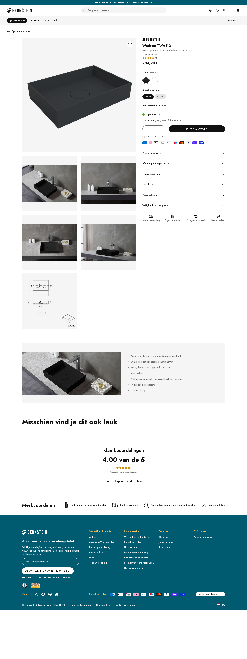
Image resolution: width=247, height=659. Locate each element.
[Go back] (8, 31)
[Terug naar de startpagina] (19, 10)
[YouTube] (57, 594)
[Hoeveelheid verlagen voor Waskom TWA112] (147, 128)
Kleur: (150, 72)
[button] (148, 57)
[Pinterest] (50, 594)
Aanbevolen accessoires (154, 105)
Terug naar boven (208, 594)
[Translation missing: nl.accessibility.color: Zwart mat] (146, 80)
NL (223, 604)
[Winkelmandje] (238, 10)
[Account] (224, 10)
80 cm (160, 96)
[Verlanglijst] (231, 10)
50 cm (148, 96)
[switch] (9, 653)
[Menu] (14, 633)
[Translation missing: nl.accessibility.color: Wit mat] (155, 80)
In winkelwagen (197, 128)
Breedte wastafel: (151, 90)
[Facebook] (43, 594)
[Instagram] (36, 594)
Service (232, 20)
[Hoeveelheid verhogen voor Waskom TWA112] (160, 128)
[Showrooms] (210, 10)
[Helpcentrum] (217, 10)
